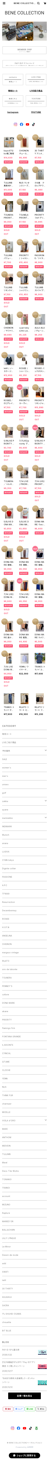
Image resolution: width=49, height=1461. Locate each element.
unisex (5, 784)
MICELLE (6, 1112)
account (6, 1196)
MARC (5, 1129)
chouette (6, 1322)
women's (6, 767)
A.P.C (4, 885)
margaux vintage (10, 952)
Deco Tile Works (10, 1171)
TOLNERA (7, 978)
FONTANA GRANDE (11, 1036)
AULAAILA (7, 1297)
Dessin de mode (10, 1255)
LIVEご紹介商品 (9, 742)
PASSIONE (7, 877)
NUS (4, 1087)
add (4, 1263)
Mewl (4, 1162)
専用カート (13, 91)
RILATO (5, 961)
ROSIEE (5, 919)
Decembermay (9, 910)
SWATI (5, 1272)
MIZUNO (6, 1204)
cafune (5, 994)
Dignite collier (9, 868)
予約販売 (6, 751)
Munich (5, 835)
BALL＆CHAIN (8, 1230)
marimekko (7, 818)
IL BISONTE (7, 1045)
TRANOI (6, 1188)
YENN (5, 1078)
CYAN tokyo (8, 860)
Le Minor (6, 1246)
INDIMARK (7, 826)
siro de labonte (9, 969)
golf (4, 793)
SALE (4, 759)
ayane (5, 809)
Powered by (21, 1447)
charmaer (6, 1104)
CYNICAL (6, 1053)
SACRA (5, 1305)
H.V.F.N (5, 927)
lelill (4, 1280)
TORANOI (7, 1179)
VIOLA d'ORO (9, 1120)
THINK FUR (7, 1095)
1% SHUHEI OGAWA (11, 1314)
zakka (5, 801)
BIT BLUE (6, 1330)
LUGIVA (5, 851)
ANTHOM (6, 1137)
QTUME (6, 1062)
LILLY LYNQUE (9, 1238)
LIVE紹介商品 (36, 91)
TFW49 (6, 893)
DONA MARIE (8, 1003)
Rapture (6, 1213)
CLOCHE (6, 1070)
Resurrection (8, 902)
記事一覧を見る (24, 1395)
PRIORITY (7, 1020)
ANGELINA (7, 936)
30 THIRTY (7, 1288)
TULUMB (6, 1154)
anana (5, 843)
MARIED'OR (7, 1221)
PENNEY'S (7, 986)
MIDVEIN (6, 1146)
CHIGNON (7, 944)
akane (5, 1011)
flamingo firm (8, 1028)
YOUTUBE (36, 112)
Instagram (13, 112)
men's (5, 776)
